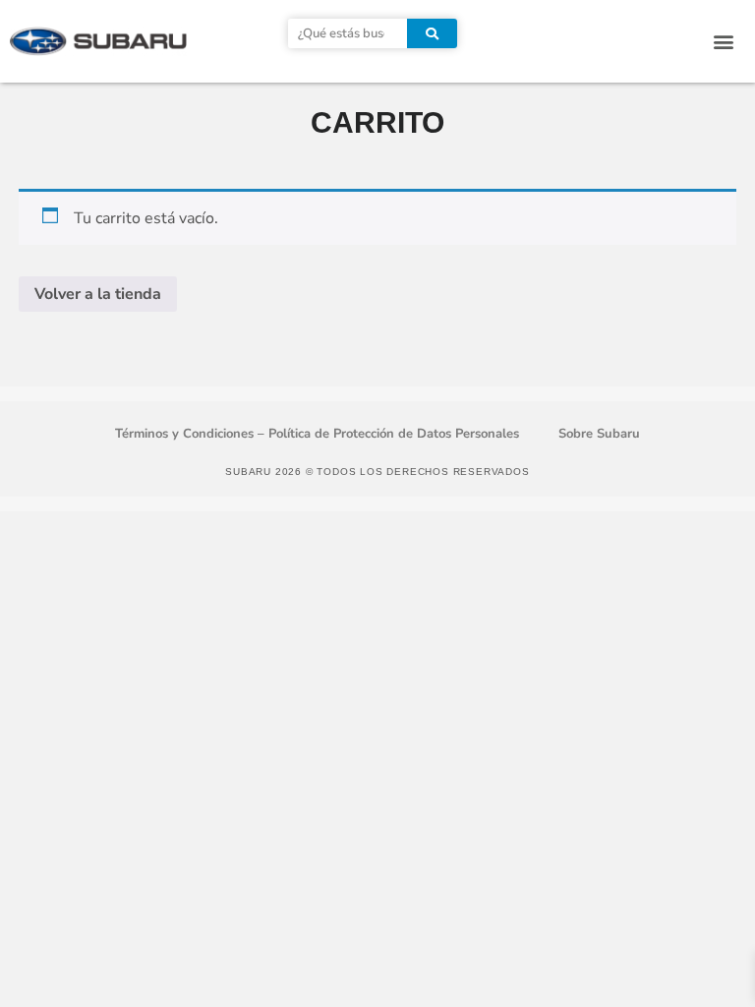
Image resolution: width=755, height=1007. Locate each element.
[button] (724, 42)
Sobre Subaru (599, 434)
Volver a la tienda (97, 294)
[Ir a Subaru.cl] (98, 41)
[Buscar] (432, 33)
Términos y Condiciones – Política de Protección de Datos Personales (317, 434)
